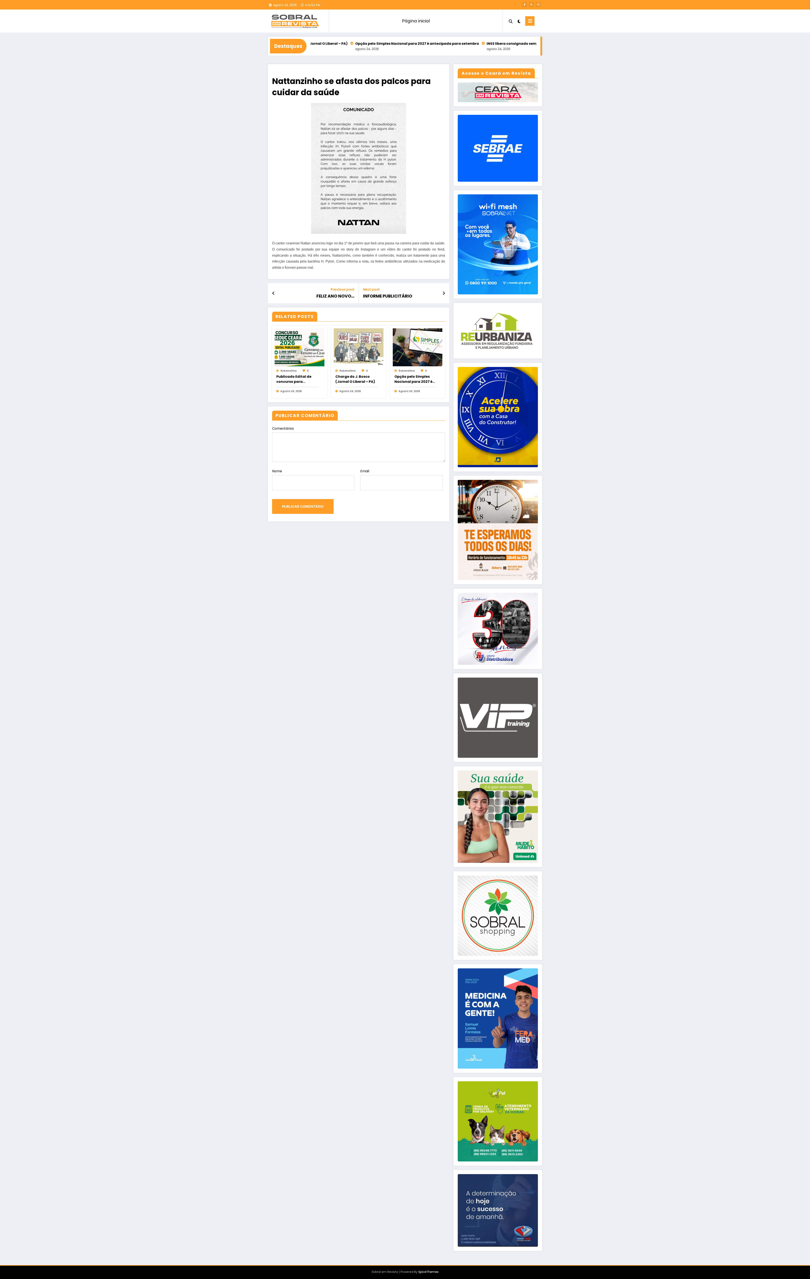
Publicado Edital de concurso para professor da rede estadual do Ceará (293, 379)
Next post (371, 289)
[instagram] (538, 4)
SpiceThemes (428, 1272)
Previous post (342, 289)
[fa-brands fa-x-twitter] (531, 4)
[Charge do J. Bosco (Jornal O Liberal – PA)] (358, 347)
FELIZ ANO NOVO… (335, 296)
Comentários (283, 428)
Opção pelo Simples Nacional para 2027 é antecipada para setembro (328, 43)
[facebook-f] (524, 4)
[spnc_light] (518, 21)
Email (364, 471)
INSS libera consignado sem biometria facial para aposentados (455, 43)
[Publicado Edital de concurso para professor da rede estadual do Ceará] (299, 347)
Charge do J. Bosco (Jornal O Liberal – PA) (355, 379)
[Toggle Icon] (530, 21)
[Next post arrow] (444, 293)
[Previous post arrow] (273, 293)
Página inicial (416, 21)
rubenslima (289, 370)
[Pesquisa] (510, 21)
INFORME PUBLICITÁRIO (387, 296)
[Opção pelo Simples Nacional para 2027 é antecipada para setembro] (418, 347)
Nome (277, 471)
